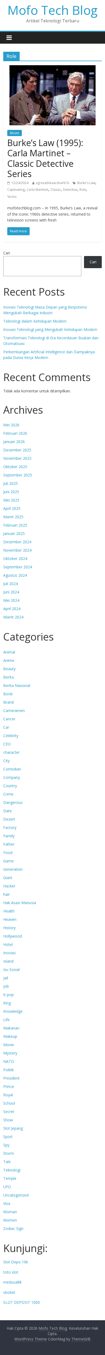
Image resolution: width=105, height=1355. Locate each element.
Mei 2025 (11, 500)
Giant (7, 877)
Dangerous (13, 802)
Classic (55, 189)
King (7, 1002)
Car (6, 727)
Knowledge (13, 1011)
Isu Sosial (11, 969)
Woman (10, 1211)
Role (82, 189)
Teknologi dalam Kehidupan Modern (34, 321)
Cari (6, 252)
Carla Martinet (37, 189)
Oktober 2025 (15, 466)
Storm (8, 1153)
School (9, 1103)
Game (8, 860)
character (11, 752)
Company (11, 777)
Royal (8, 1094)
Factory (9, 827)
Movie (14, 133)
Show (8, 1119)
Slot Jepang (13, 1128)
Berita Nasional (16, 685)
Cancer (9, 718)
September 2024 (17, 566)
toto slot (10, 1272)
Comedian (12, 769)
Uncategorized (16, 1195)
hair (6, 894)
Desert (9, 819)
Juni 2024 (11, 591)
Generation (13, 869)
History (9, 927)
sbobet (9, 1292)
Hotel (8, 944)
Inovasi (9, 952)
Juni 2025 (11, 491)
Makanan (11, 1028)
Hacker (9, 886)
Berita (8, 677)
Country (10, 785)
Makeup (10, 1036)
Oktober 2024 (15, 558)
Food (7, 852)
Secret (8, 1111)
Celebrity (10, 735)
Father (9, 844)
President (11, 1078)
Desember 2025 (17, 449)
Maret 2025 (13, 516)
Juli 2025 (10, 483)
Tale (7, 1161)
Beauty (9, 668)
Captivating (15, 189)
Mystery (10, 1053)
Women (10, 1220)
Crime (8, 794)
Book (8, 693)
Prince (8, 1086)
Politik (8, 1069)
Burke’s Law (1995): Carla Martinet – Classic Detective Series (45, 158)
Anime (8, 660)
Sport (8, 1136)
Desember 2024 (17, 541)
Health (9, 911)
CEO (7, 743)
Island (8, 961)
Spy (6, 1144)
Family (9, 835)
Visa (6, 1203)
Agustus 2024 (15, 575)
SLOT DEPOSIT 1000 (21, 1302)
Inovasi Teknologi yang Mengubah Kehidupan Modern (50, 329)
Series (11, 196)
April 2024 (11, 608)
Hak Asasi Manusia (19, 902)
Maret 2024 (13, 617)
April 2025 (11, 508)
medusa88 (12, 1282)
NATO (8, 1061)
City (6, 760)
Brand (8, 702)
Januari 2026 (14, 441)
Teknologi (11, 1170)
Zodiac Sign (13, 1228)
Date (7, 810)
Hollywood (12, 936)
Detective (70, 189)
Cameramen (14, 710)
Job (6, 986)
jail (5, 977)
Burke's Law (86, 183)
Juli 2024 (10, 583)
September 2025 (17, 475)
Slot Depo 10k (15, 1261)
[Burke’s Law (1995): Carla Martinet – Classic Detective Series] (52, 68)
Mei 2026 (11, 424)
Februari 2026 (15, 433)
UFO (7, 1186)
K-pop (8, 994)
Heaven (9, 919)
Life (6, 1019)
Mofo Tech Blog (52, 10)
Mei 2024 (11, 600)
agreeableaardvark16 (52, 183)
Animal (9, 652)
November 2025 (17, 458)
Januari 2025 (14, 533)
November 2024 (17, 550)
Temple (9, 1178)
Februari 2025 (15, 525)
